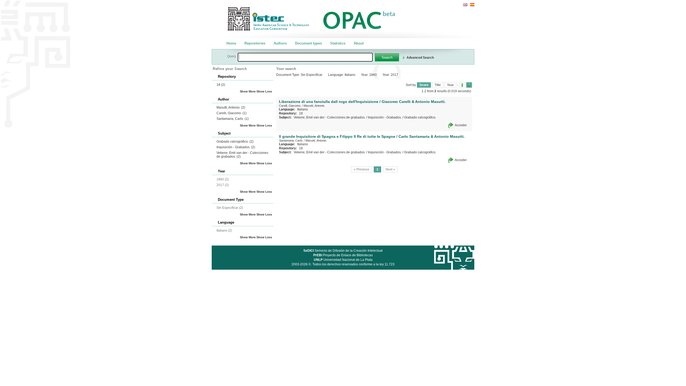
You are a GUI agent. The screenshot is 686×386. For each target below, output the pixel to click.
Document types (308, 43)
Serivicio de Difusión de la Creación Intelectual (343, 251)
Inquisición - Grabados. (236, 147)
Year (450, 85)
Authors (280, 43)
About (359, 43)
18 (221, 85)
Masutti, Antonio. (231, 107)
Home (231, 43)
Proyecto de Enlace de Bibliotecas (343, 255)
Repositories (254, 43)
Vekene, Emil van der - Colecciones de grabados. (330, 117)
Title (438, 85)
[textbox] (305, 57)
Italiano (302, 109)
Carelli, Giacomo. (232, 113)
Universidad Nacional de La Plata (343, 260)
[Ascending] (462, 85)
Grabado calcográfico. (235, 141)
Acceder (461, 125)
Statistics (337, 43)
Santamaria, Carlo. (233, 119)
